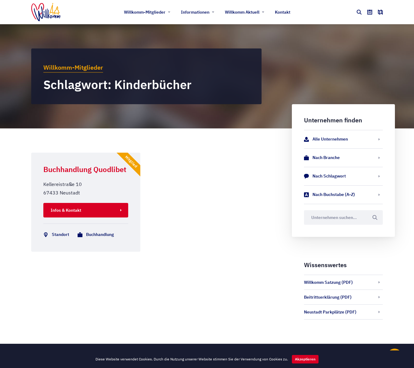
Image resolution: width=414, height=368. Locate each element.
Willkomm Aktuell (242, 12)
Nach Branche (326, 157)
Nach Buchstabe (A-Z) (333, 194)
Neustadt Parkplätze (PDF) (330, 312)
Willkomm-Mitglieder (144, 12)
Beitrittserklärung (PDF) (328, 297)
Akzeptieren (305, 359)
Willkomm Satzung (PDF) (328, 282)
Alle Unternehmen (330, 139)
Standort (60, 234)
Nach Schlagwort (329, 176)
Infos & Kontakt (66, 210)
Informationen (195, 12)
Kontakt (282, 12)
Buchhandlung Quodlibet (84, 169)
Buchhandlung (100, 234)
